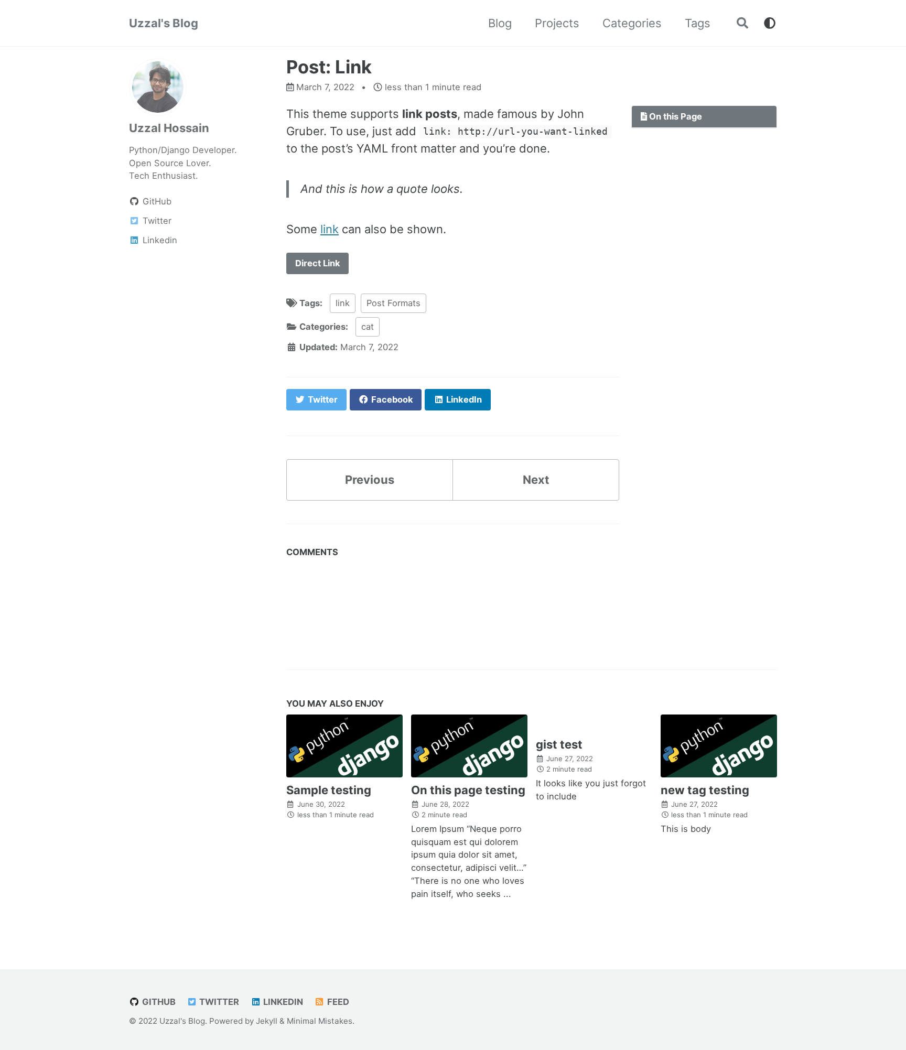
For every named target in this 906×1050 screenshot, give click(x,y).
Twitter (218, 1002)
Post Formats (393, 303)
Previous (369, 479)
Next (536, 479)
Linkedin (282, 1002)
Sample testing (328, 790)
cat (367, 326)
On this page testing (468, 790)
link (329, 229)
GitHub (158, 1002)
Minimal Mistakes (319, 1021)
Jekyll (266, 1021)
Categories (632, 23)
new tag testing (705, 790)
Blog (500, 23)
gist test (559, 744)
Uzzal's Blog (163, 23)
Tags (697, 23)
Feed (337, 1002)
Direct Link (317, 263)
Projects (557, 23)
